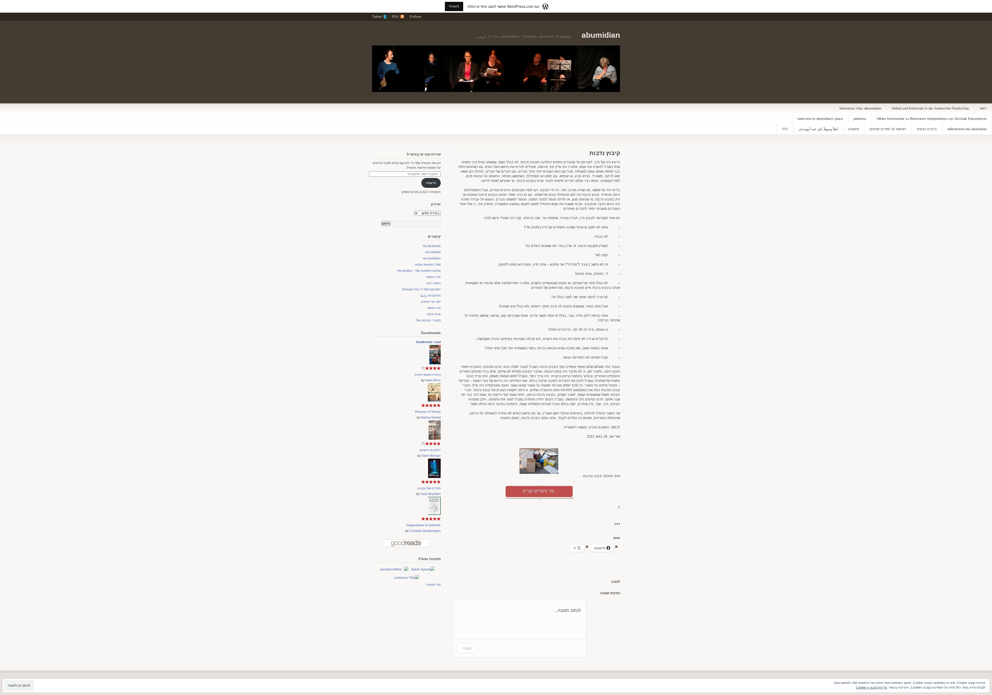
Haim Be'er (433, 380)
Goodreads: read (428, 342)
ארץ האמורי (433, 277)
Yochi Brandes (430, 494)
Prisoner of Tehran (428, 412)
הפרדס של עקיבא (429, 488)
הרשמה (431, 183)
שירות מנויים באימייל (424, 154)
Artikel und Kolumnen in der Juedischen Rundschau (930, 108)
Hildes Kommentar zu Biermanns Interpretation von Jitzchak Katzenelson (932, 119)
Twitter (377, 17)
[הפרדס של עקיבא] (434, 477)
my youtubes (432, 258)
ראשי (983, 108)
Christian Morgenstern (425, 531)
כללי (785, 129)
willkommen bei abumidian (967, 129)
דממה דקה (433, 283)
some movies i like (428, 264)
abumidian (601, 35)
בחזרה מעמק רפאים (428, 374)
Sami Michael (431, 456)
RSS (395, 17)
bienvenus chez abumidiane (860, 108)
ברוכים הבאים (927, 129)
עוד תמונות (434, 584)
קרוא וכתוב (434, 314)
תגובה (467, 648)
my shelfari (433, 252)
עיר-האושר (434, 308)
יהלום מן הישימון (430, 450)
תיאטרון (853, 129)
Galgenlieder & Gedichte (423, 525)
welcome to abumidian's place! (820, 119)
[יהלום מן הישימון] (435, 439)
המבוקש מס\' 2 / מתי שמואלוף (421, 289)
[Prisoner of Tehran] (434, 400)
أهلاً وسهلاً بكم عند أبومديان (818, 129)
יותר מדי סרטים (431, 302)
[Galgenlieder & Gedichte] (434, 514)
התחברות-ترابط (430, 295)
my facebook (432, 246)
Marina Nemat (431, 417)
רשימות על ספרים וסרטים (888, 129)
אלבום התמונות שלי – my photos (419, 271)
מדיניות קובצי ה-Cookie (871, 687)
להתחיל (454, 6)
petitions (860, 119)
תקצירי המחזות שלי (428, 320)
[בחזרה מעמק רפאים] (435, 363)
